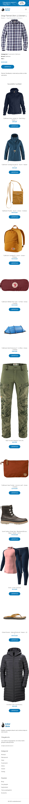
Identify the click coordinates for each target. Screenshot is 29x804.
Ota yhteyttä (4, 784)
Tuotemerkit (11, 54)
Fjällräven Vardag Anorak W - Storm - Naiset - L (14, 165)
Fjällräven (17, 54)
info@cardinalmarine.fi (7, 745)
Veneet (3, 768)
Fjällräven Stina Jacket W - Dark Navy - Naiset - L (14, 119)
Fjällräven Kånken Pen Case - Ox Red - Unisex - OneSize (14, 302)
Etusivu (3, 18)
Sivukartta (4, 793)
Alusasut (3, 754)
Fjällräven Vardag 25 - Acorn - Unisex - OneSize (14, 256)
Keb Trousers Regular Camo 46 (14, 440)
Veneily (3, 771)
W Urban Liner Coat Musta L (14, 704)
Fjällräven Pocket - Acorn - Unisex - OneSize (14, 211)
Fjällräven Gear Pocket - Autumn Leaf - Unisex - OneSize (14, 486)
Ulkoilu (3, 766)
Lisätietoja (7, 66)
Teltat (2, 760)
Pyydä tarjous (22, 3)
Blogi (2, 781)
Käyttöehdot (4, 787)
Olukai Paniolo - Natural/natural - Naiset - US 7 (14, 633)
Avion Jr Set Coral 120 (14, 587)
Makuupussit (4, 757)
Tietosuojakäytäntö (6, 790)
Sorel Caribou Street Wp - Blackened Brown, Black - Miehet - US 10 (14, 532)
